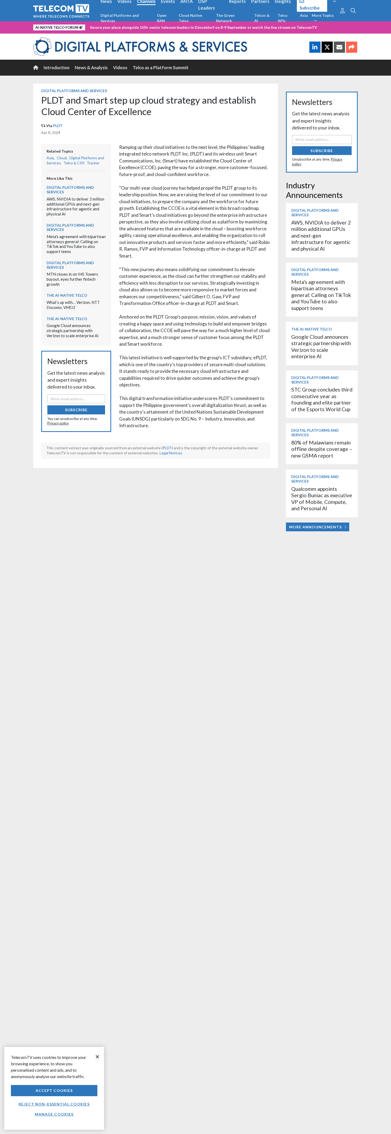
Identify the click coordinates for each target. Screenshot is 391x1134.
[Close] (97, 1057)
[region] (54, 1088)
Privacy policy (58, 423)
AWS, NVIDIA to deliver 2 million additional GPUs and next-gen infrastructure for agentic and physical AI (75, 206)
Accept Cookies (54, 1090)
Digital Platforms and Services (120, 18)
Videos (120, 67)
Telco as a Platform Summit (161, 67)
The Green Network (225, 18)
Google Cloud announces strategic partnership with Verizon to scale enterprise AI (73, 330)
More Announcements (315, 527)
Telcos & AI (262, 18)
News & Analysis (91, 67)
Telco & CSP (74, 163)
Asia (304, 15)
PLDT (58, 125)
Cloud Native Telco (190, 18)
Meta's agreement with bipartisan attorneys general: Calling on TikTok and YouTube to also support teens (76, 244)
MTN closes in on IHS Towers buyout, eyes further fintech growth (72, 279)
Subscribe (76, 409)
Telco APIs (283, 18)
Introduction (56, 67)
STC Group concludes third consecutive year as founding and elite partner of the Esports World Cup (321, 399)
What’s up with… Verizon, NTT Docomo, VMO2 (73, 305)
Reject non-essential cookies (54, 1104)
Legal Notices (171, 453)
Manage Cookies (54, 1114)
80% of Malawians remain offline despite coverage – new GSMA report (321, 449)
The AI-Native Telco (67, 295)
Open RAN (162, 18)
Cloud (61, 158)
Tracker (93, 163)
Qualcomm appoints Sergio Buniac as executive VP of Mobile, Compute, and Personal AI (321, 498)
